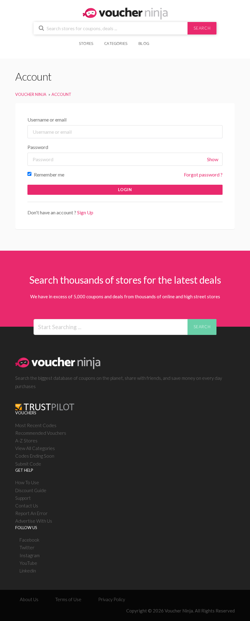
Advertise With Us (33, 521)
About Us (29, 599)
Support (23, 498)
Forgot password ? (203, 174)
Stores (86, 43)
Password (37, 147)
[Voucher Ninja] (125, 13)
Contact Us (26, 505)
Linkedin (28, 570)
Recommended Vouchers (40, 433)
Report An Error (31, 513)
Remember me (48, 174)
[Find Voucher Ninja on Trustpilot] (44, 402)
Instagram (30, 555)
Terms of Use (68, 599)
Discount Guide (30, 490)
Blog (143, 43)
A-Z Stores (26, 440)
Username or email (46, 119)
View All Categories (35, 448)
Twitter (27, 547)
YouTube (28, 563)
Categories (115, 43)
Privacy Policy (111, 599)
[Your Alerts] (160, 40)
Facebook (29, 540)
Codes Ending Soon (34, 456)
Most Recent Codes (35, 425)
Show (212, 159)
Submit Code (28, 464)
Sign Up (85, 212)
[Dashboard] (169, 40)
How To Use (27, 482)
